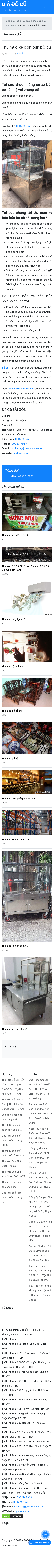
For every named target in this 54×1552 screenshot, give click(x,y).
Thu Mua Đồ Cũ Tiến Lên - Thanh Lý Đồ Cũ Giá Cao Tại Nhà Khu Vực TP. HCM (13, 1086)
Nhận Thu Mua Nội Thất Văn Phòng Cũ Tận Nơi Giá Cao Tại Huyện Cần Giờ (40, 1135)
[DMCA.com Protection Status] (12, 1515)
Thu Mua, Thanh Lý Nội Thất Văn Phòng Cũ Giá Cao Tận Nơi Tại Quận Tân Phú (40, 1272)
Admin (20, 53)
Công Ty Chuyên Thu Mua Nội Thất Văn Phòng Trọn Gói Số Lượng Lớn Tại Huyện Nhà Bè (40, 1206)
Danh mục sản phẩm (18, 10)
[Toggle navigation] (48, 10)
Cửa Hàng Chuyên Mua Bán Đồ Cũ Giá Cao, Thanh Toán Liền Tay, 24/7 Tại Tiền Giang (39, 1089)
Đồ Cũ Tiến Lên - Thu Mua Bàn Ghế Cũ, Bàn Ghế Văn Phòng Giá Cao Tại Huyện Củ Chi (40, 1182)
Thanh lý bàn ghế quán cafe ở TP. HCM (13, 1153)
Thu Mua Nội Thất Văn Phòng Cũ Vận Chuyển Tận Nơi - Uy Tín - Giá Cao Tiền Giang (40, 1113)
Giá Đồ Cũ (14, 4)
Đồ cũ (5, 367)
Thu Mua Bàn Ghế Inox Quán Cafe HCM (13, 1174)
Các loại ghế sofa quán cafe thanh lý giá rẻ (12, 1197)
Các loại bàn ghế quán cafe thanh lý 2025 (12, 1140)
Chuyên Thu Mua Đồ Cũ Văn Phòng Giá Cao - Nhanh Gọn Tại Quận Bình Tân (40, 1253)
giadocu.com (20, 453)
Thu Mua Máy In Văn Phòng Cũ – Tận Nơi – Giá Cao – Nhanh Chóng (40, 1292)
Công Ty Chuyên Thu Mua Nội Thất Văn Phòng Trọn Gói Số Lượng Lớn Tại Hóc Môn (40, 1231)
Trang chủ (9, 20)
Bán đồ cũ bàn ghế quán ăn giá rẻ (12, 1117)
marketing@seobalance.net (26, 448)
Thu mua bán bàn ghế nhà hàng (11, 1184)
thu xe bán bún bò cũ (20, 388)
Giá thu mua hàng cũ (28, 20)
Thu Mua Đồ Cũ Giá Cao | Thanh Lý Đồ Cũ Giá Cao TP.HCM (13, 1104)
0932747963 (23, 125)
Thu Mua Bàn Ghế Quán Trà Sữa (11, 1163)
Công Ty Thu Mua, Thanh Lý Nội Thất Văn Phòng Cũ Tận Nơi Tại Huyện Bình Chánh (39, 1158)
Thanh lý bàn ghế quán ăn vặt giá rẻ (12, 1127)
